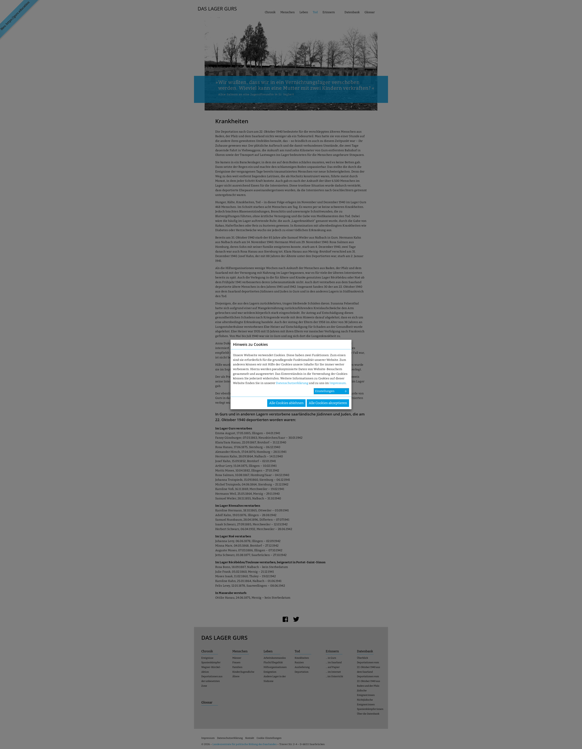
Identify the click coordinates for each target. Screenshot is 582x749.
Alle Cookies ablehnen (286, 403)
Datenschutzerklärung (292, 383)
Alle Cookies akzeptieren (328, 403)
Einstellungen (324, 391)
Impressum (337, 383)
